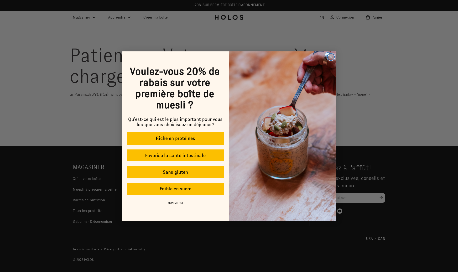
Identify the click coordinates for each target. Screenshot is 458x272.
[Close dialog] (330, 56)
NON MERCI (175, 203)
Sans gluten (175, 172)
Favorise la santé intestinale (175, 155)
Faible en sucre (175, 188)
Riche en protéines (175, 138)
